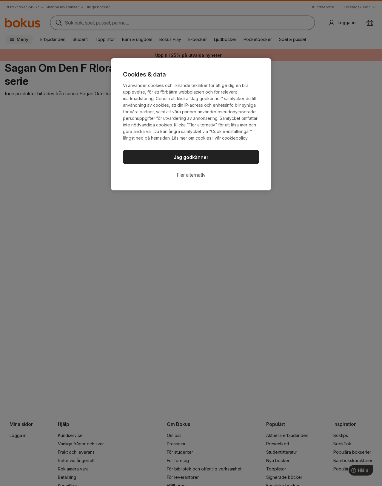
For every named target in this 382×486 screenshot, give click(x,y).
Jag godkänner (191, 157)
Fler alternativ (191, 175)
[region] (191, 124)
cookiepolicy (235, 137)
